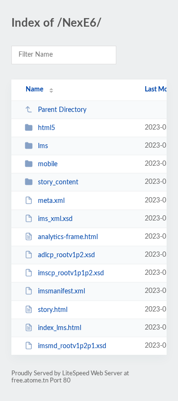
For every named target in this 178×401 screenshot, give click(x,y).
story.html (52, 310)
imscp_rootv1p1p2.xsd (71, 273)
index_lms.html (59, 328)
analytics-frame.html (68, 237)
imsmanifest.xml (61, 291)
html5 (46, 128)
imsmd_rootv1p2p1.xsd (72, 346)
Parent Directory (62, 110)
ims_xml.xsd (55, 219)
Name (34, 89)
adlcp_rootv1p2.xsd (66, 255)
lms (43, 146)
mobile (47, 164)
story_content (58, 182)
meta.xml (51, 201)
